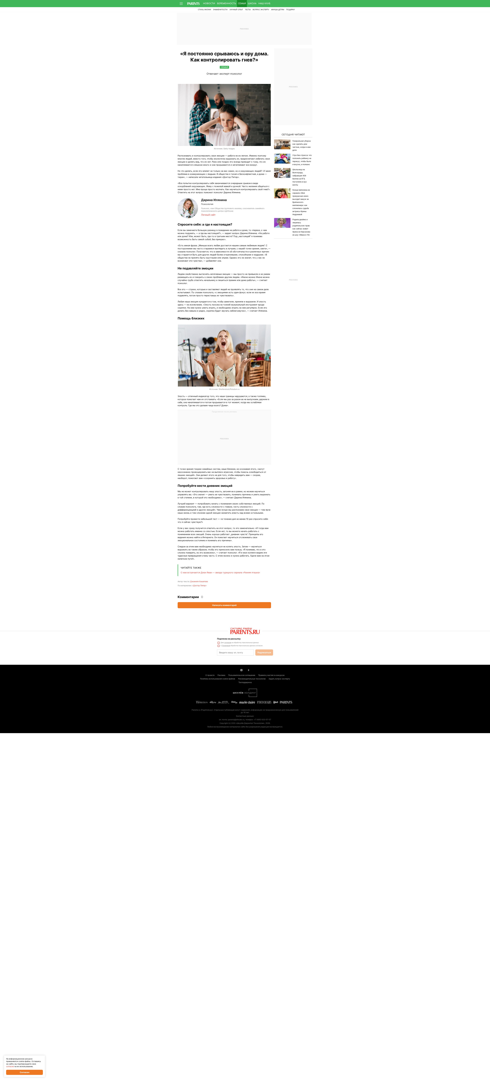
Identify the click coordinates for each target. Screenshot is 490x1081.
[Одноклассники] (249, 670)
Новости (209, 3)
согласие (227, 642)
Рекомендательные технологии (252, 679)
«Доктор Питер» (199, 585)
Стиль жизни (204, 10)
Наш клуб (264, 3)
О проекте (210, 675)
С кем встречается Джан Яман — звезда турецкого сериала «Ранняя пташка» (220, 572)
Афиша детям (277, 10)
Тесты (248, 10)
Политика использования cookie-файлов (217, 679)
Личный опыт (236, 10)
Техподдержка (245, 682)
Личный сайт (208, 214)
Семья (242, 3)
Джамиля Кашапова (199, 581)
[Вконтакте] (241, 670)
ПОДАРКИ (290, 10)
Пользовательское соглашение (241, 675)
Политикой (226, 646)
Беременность (226, 3)
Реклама (221, 675)
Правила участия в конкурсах (271, 675)
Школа (252, 3)
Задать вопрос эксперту (279, 679)
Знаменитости (220, 10)
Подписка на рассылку (229, 638)
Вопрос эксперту (261, 10)
